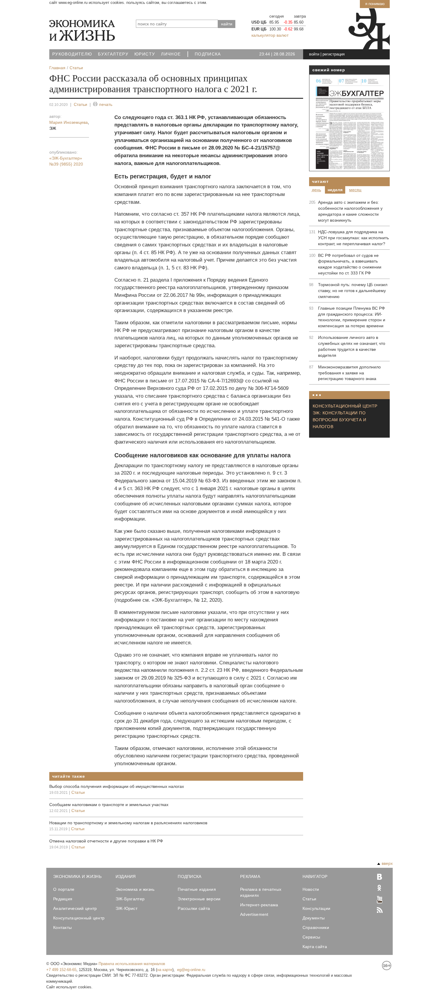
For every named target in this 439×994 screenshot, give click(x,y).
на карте (164, 969)
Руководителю (72, 54)
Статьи (80, 104)
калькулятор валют (269, 35)
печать (105, 104)
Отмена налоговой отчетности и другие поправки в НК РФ (106, 841)
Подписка (208, 54)
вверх (387, 863)
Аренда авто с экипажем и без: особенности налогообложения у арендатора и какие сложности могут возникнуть (350, 211)
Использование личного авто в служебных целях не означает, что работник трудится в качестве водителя (351, 346)
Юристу (144, 54)
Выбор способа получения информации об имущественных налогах (116, 786)
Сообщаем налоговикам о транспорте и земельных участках (108, 804)
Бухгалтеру (113, 54)
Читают (320, 181)
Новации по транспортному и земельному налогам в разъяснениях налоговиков (128, 822)
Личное (171, 54)
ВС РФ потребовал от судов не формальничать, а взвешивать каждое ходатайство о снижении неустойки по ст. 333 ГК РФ (349, 264)
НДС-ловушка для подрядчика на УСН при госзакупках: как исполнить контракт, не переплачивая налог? (353, 237)
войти (314, 54)
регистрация (334, 54)
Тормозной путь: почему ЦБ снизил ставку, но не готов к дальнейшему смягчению (352, 290)
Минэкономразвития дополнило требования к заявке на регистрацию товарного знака (349, 373)
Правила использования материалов (132, 963)
